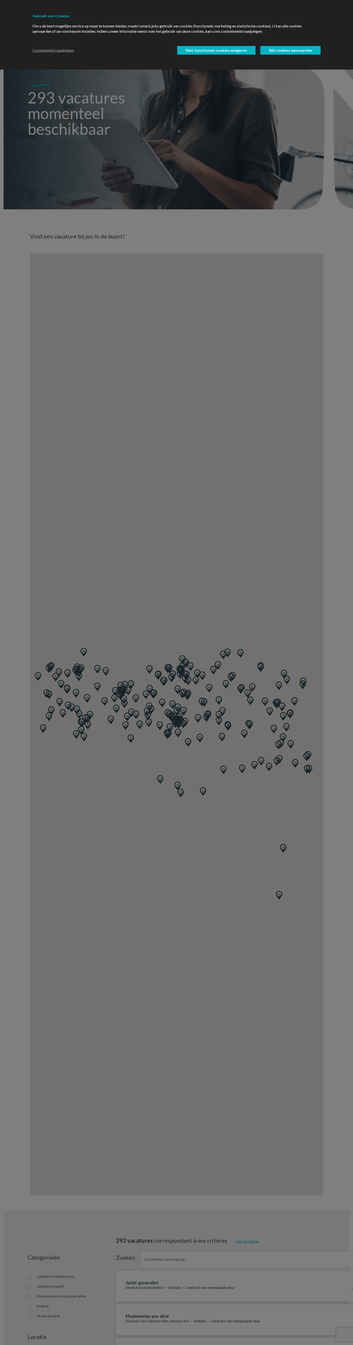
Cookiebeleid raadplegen (53, 50)
